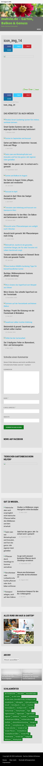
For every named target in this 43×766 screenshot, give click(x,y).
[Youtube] (33, 1)
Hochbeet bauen (33, 716)
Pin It (28, 46)
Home (4, 760)
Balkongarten (19, 702)
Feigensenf (7, 716)
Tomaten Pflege (25, 734)
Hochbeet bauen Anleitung (12, 719)
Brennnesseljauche (10, 708)
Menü (39, 29)
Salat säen (7, 725)
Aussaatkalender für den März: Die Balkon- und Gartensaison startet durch (20, 216)
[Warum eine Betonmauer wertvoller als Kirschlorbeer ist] (10, 573)
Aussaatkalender (9, 702)
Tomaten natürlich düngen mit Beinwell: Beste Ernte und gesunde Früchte (21, 255)
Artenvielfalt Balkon (31, 693)
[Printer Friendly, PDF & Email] (30, 89)
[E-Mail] (41, 1)
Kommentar (8, 369)
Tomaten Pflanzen (10, 731)
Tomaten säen (19, 736)
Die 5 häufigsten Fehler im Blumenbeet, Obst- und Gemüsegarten (19, 343)
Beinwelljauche (15, 705)
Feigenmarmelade (9, 713)
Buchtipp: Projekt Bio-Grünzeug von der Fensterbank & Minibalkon (19, 311)
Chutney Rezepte (20, 711)
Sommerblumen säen (18, 725)
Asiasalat (7, 696)
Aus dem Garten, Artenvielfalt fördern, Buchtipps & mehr (20, 699)
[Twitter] (36, 1)
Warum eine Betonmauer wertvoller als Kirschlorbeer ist (27, 574)
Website (7, 417)
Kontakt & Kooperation (27, 760)
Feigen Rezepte (30, 713)
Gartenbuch (15, 716)
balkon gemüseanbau (31, 702)
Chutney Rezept (9, 711)
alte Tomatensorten (10, 693)
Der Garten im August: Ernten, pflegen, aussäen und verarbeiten (19, 181)
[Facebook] (31, 1)
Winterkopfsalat (17, 739)
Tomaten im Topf (22, 728)
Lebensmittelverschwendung (20, 722)
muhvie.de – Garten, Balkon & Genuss (17, 21)
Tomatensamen (9, 736)
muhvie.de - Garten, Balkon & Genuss (27, 756)
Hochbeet (23, 716)
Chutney (31, 708)
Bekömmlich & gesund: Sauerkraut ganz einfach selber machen (19, 327)
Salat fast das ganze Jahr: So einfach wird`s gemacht (27, 533)
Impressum (6, 762)
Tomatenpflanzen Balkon (12, 734)
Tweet (19, 46)
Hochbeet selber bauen (27, 719)
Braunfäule (31, 705)
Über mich (12, 760)
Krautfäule (7, 722)
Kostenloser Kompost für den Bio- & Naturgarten (27, 592)
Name (6, 398)
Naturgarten (33, 722)
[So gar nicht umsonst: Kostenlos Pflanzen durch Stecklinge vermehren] (10, 556)
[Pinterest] (38, 1)
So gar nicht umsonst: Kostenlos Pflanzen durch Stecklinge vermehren (26, 558)
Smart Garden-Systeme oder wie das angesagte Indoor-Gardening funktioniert (19, 128)
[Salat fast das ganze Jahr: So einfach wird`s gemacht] (10, 532)
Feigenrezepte (20, 713)
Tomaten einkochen (10, 728)
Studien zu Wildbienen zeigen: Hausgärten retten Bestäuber (28, 508)
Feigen (28, 711)
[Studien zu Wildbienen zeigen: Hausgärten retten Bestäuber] (10, 507)
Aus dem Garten (16, 696)
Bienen (23, 705)
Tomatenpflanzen (22, 731)
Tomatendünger (30, 725)
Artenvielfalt (20, 693)
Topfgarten (28, 736)
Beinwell (7, 705)
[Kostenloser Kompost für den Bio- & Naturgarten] (10, 592)
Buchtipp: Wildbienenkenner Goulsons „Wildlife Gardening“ (18, 274)
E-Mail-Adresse (10, 407)
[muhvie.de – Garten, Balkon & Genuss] (21, 10)
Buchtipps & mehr (22, 708)
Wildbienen (8, 739)
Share (9, 46)
